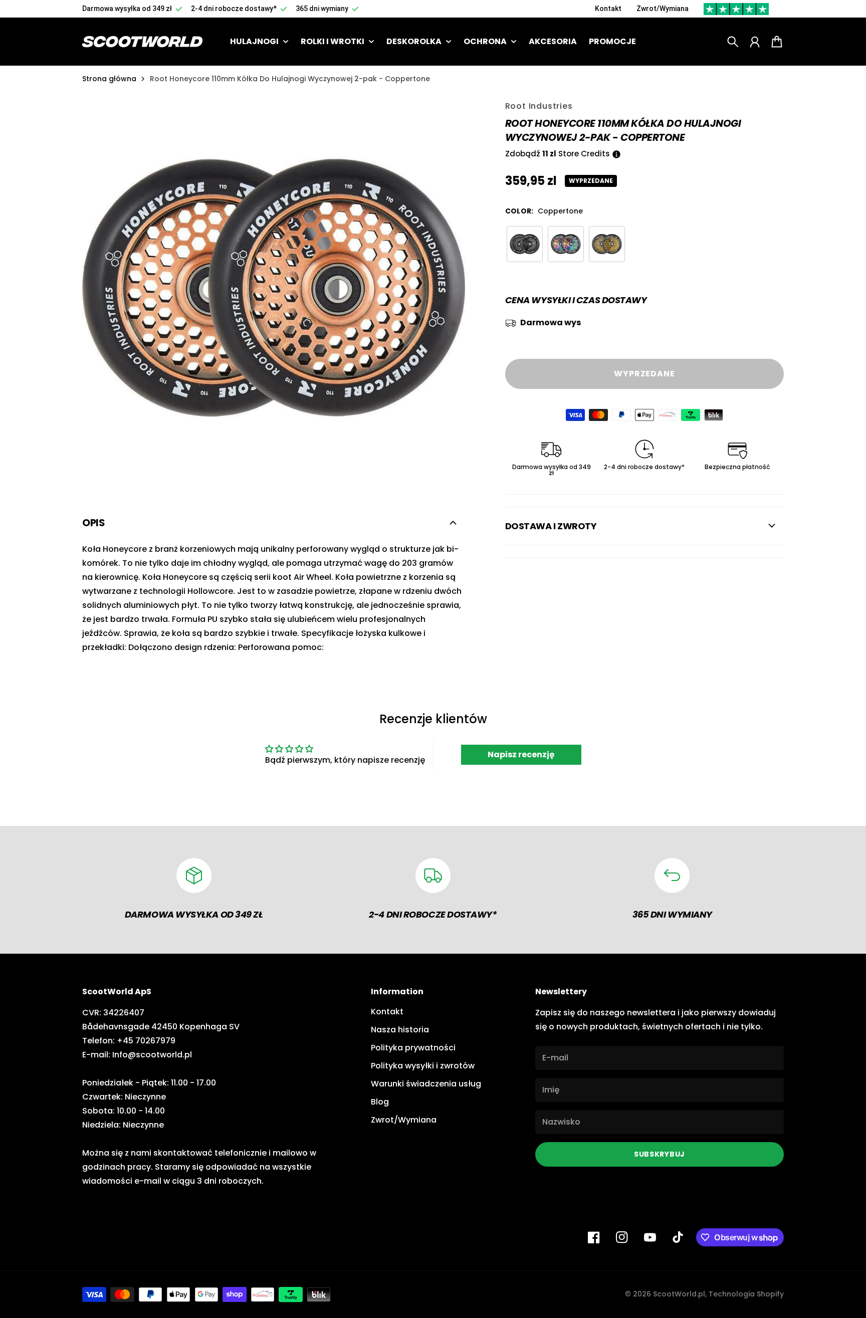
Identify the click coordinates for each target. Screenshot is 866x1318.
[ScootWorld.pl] (142, 42)
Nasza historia (400, 1029)
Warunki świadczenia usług (426, 1083)
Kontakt (608, 9)
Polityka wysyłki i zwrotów (423, 1065)
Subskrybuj (659, 1154)
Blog (380, 1102)
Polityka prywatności (413, 1047)
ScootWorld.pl (679, 1294)
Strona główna (109, 79)
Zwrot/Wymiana (662, 9)
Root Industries (539, 106)
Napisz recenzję (521, 754)
